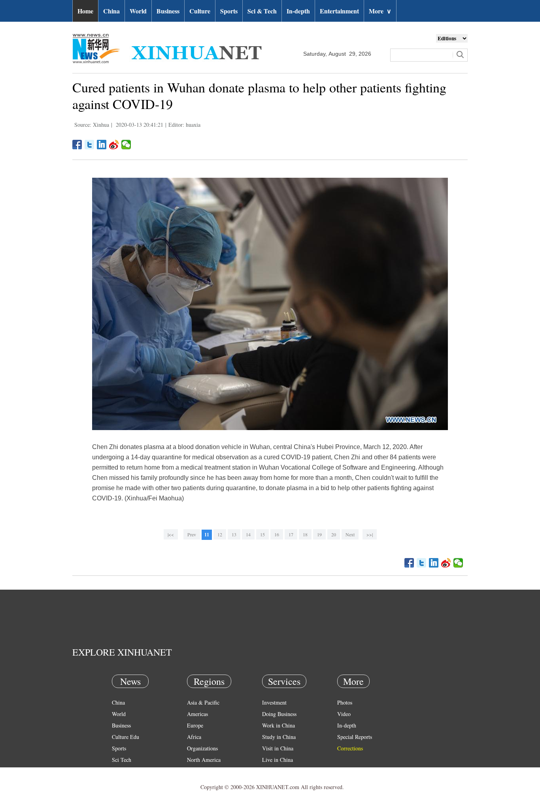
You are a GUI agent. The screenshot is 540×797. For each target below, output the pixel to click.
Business (168, 10)
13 (234, 534)
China (111, 10)
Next (350, 534)
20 (333, 534)
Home (85, 10)
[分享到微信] (126, 144)
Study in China (279, 737)
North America (204, 759)
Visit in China (277, 748)
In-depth (298, 10)
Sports (229, 10)
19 (319, 534)
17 (291, 534)
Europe (195, 725)
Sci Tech (121, 759)
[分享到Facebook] (77, 144)
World (138, 10)
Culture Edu (125, 737)
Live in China (277, 759)
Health (119, 771)
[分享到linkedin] (102, 144)
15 (262, 534)
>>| (369, 534)
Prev (191, 534)
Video (344, 714)
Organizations (202, 748)
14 (248, 534)
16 (276, 534)
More (380, 10)
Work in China (278, 725)
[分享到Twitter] (89, 144)
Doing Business (279, 714)
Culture (199, 10)
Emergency (274, 771)
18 (305, 534)
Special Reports (354, 737)
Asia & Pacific (203, 702)
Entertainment (339, 10)
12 (219, 534)
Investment (274, 702)
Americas (197, 714)
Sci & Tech (262, 10)
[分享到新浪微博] (114, 144)
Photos (344, 702)
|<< (171, 534)
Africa (194, 737)
